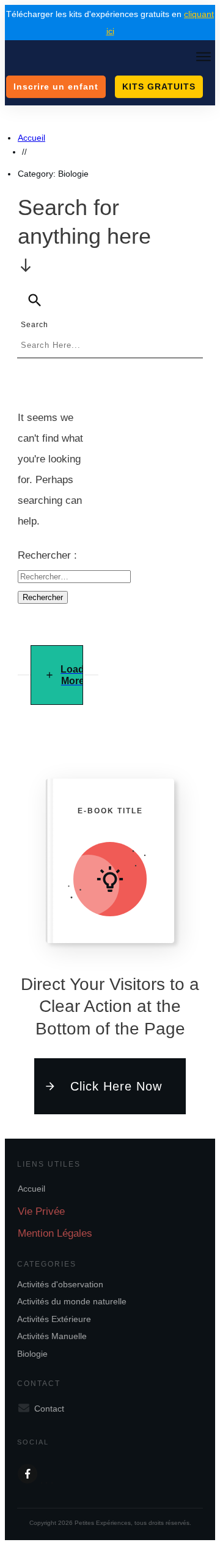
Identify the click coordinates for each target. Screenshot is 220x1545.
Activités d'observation (60, 1284)
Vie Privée (41, 1211)
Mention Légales (55, 1233)
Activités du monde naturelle (72, 1301)
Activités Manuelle (52, 1336)
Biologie (32, 1354)
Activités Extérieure (54, 1319)
